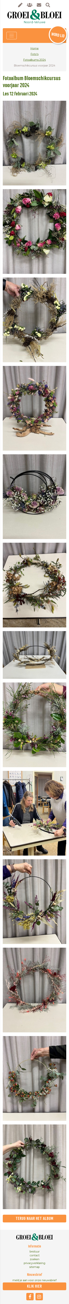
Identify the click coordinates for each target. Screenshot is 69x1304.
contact (35, 1255)
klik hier (34, 1286)
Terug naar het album (34, 1218)
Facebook (30, 1296)
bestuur (35, 1251)
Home (34, 48)
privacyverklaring (34, 1263)
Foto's (34, 54)
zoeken (34, 1259)
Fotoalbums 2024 (34, 60)
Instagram (39, 1296)
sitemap (34, 1267)
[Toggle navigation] (11, 35)
